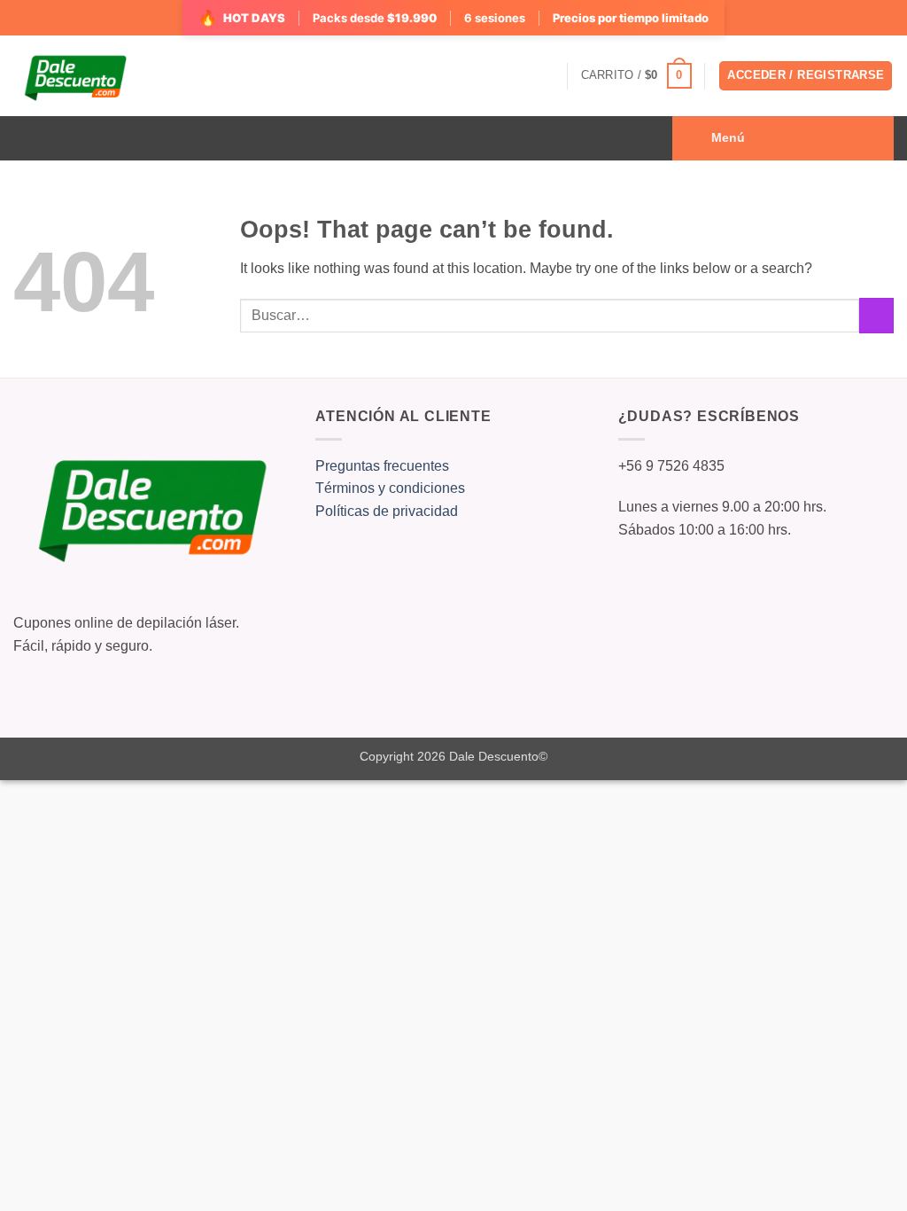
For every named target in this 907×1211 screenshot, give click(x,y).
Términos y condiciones (390, 488)
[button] (636, 76)
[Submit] (876, 315)
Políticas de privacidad (386, 511)
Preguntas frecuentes (382, 465)
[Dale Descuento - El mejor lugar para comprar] (74, 76)
